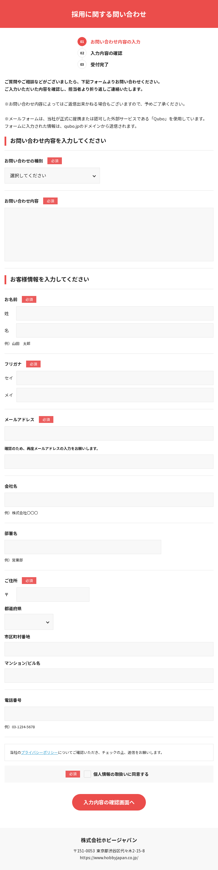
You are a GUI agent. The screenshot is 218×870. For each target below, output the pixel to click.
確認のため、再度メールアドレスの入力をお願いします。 (52, 448)
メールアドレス (27, 419)
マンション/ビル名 (22, 663)
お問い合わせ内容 (29, 201)
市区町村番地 (17, 636)
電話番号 (13, 700)
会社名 (11, 486)
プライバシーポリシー (39, 752)
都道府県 (13, 608)
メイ (9, 395)
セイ (9, 378)
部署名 (11, 533)
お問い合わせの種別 (31, 161)
